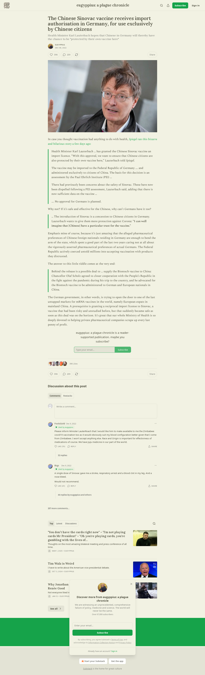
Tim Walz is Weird (61, 563)
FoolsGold (59, 423)
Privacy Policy (125, 642)
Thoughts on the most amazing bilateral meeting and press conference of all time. (87, 545)
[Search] (161, 5)
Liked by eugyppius (65, 427)
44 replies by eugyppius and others (74, 494)
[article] (102, 543)
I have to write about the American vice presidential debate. (78, 567)
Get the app (117, 661)
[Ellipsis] (155, 423)
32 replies (62, 455)
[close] (131, 584)
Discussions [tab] (71, 523)
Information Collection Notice (101, 642)
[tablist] (61, 396)
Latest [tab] (59, 523)
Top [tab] (51, 523)
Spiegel (133, 139)
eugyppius (60, 45)
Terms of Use (117, 639)
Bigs (56, 465)
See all (54, 608)
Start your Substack (94, 661)
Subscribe (180, 5)
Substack (87, 668)
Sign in (196, 5)
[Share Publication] (168, 5)
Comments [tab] (55, 395)
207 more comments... (58, 508)
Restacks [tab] (67, 395)
